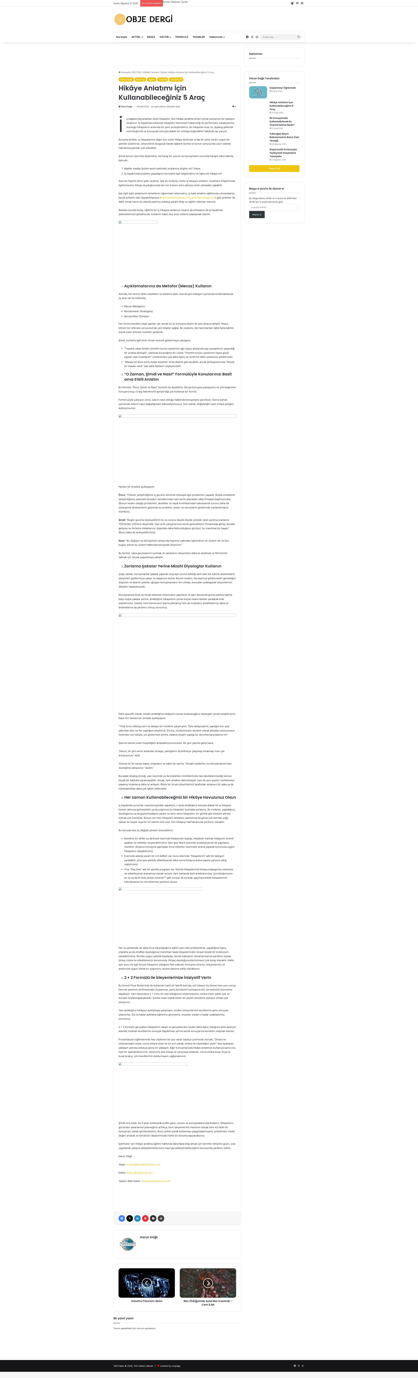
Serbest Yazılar (159, 72)
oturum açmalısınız (146, 1328)
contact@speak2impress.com (143, 1164)
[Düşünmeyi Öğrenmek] (258, 92)
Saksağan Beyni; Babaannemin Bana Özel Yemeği (284, 137)
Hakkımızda (215, 36)
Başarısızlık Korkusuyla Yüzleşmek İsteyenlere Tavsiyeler (283, 153)
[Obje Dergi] (143, 19)
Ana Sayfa (121, 36)
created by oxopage (170, 1366)
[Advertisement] (242, 17)
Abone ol (256, 214)
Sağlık (152, 79)
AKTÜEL (136, 36)
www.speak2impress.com (175, 197)
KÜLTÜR (164, 36)
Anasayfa (125, 72)
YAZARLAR (199, 36)
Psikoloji (140, 79)
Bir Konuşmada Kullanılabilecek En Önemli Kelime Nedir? (282, 121)
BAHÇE (151, 36)
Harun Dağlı (126, 79)
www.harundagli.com (203, 197)
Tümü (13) (274, 168)
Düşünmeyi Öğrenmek (174, 1)
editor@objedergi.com (140, 1172)
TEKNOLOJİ (181, 36)
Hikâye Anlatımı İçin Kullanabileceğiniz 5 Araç (281, 106)
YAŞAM (146, 72)
